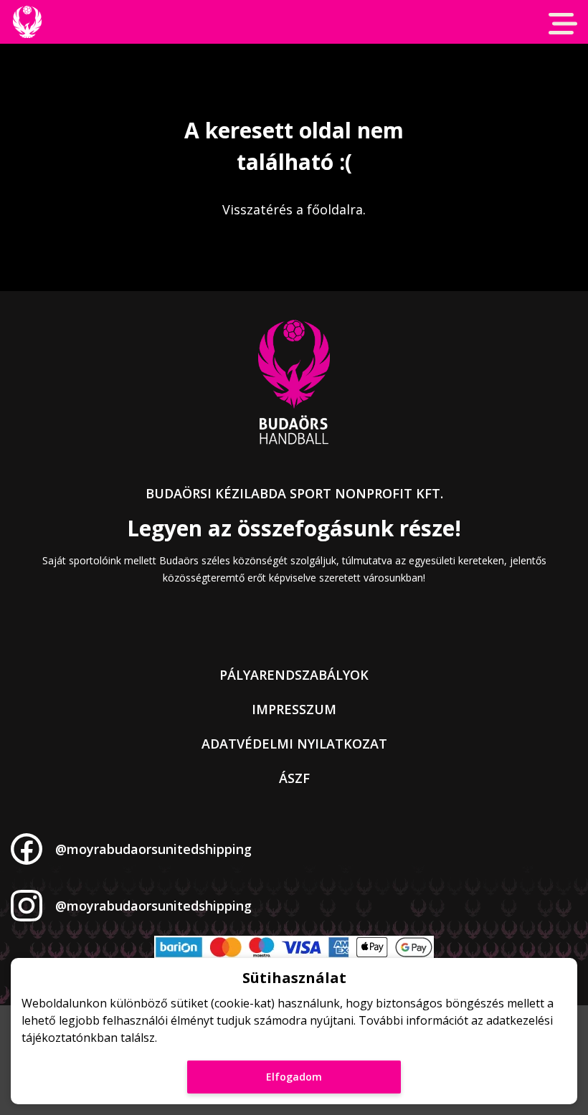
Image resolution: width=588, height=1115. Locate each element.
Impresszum (294, 709)
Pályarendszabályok (294, 674)
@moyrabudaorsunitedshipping (153, 849)
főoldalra (335, 209)
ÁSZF (294, 778)
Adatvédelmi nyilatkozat (294, 743)
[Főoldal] (27, 22)
